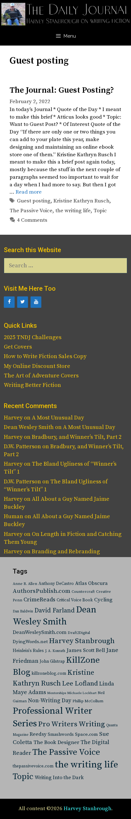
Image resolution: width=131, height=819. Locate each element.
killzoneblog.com (48, 673)
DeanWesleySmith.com (39, 632)
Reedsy (38, 734)
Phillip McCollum (87, 701)
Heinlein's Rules (28, 651)
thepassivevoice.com (33, 766)
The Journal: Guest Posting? (62, 90)
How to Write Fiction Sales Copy (45, 356)
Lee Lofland (80, 683)
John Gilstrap (52, 661)
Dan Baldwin (23, 611)
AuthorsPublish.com (41, 591)
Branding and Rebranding (66, 551)
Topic (100, 210)
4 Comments (32, 220)
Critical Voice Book (75, 600)
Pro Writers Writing (71, 724)
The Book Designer (56, 742)
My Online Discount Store (37, 366)
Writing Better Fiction (32, 385)
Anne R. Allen (25, 583)
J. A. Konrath (55, 651)
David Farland (54, 611)
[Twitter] (22, 302)
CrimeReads (39, 599)
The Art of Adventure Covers (41, 375)
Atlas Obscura (91, 583)
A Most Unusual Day (58, 417)
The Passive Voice (31, 210)
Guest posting (34, 200)
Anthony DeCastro (56, 583)
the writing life (73, 210)
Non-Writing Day (49, 700)
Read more (29, 192)
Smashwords (61, 734)
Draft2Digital (79, 632)
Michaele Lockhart (81, 693)
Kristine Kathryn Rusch (81, 200)
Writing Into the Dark (59, 777)
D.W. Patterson (22, 446)
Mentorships (56, 693)
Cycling (103, 599)
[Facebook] (9, 302)
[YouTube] (36, 302)
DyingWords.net (30, 642)
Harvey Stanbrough (82, 641)
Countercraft (83, 591)
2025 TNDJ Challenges (32, 337)
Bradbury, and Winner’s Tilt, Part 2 (76, 437)
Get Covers (18, 347)
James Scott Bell (85, 650)
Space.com (86, 734)
